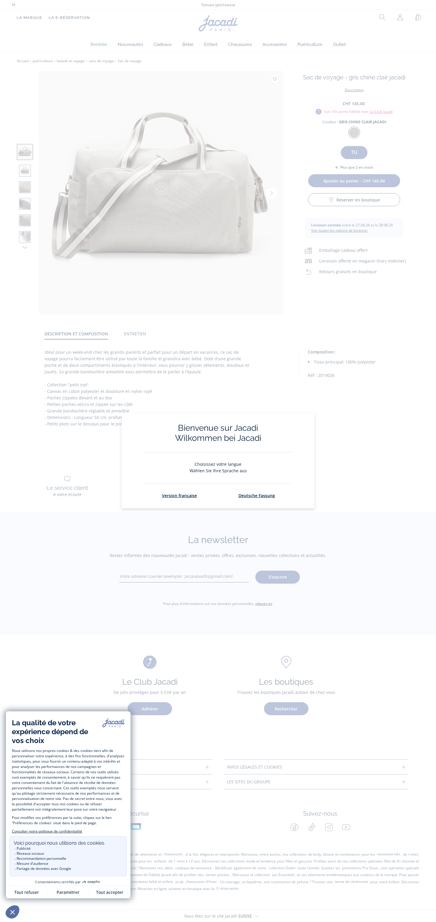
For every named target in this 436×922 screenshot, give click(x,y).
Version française (179, 495)
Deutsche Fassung (256, 495)
